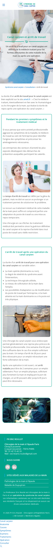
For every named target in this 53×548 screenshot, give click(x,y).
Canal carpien (6, 521)
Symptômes (5, 530)
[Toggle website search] (1, 546)
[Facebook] (7, 466)
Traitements (5, 536)
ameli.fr (26, 99)
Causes (3, 527)
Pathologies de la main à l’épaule (20, 481)
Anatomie (4, 524)
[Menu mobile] (3, 5)
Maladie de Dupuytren (15, 485)
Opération (4, 540)
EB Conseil (18, 516)
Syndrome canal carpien (14, 87)
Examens (4, 533)
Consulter (4, 543)
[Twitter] (14, 466)
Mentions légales (33, 516)
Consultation (30, 87)
